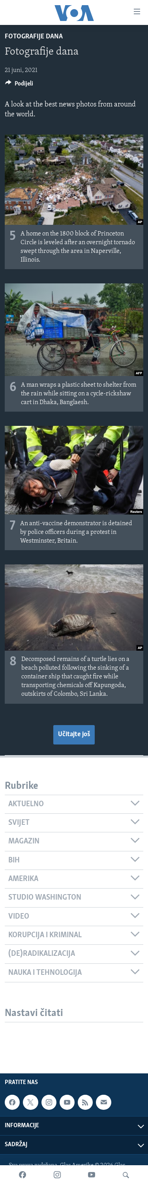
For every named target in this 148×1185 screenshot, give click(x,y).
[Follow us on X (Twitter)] (30, 1102)
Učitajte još (74, 734)
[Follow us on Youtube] (67, 1102)
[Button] (19, 85)
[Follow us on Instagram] (48, 1102)
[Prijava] (103, 1102)
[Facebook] (22, 1175)
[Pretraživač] (126, 1175)
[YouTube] (91, 1175)
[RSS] (85, 1102)
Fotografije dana (34, 36)
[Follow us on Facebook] (12, 1102)
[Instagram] (57, 1175)
